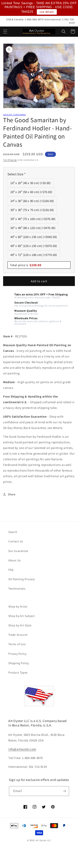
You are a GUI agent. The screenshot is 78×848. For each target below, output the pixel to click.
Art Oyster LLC (43, 840)
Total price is (25, 265)
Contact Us (15, 541)
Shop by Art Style (19, 625)
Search (12, 532)
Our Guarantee (18, 551)
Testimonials (16, 588)
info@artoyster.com (22, 749)
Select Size (16, 174)
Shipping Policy (18, 663)
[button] (5, 31)
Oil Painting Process (21, 579)
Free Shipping (10, 160)
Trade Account (18, 635)
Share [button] (12, 494)
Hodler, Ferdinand (14, 114)
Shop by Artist (17, 606)
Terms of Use (17, 644)
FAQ (11, 570)
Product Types (18, 672)
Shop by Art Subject (21, 616)
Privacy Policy (17, 654)
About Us (14, 560)
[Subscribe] (64, 791)
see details (47, 11)
